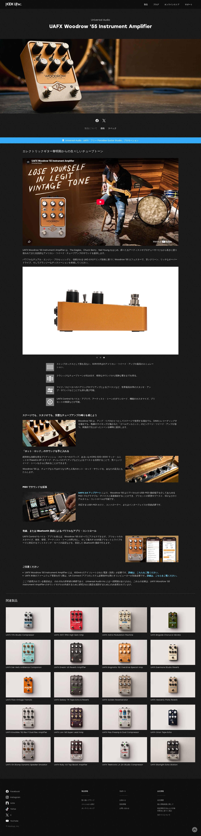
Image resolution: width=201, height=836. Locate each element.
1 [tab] (97, 358)
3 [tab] (104, 358)
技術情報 (122, 804)
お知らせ (122, 800)
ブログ (156, 4)
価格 (102, 128)
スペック (112, 128)
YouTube (14, 821)
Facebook (15, 791)
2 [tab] (100, 358)
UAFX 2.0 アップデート (89, 492)
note (12, 803)
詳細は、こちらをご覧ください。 (144, 572)
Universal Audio (100, 19)
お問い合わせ (124, 808)
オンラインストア (171, 4)
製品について (91, 128)
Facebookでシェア (97, 120)
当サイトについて (163, 815)
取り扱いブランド (88, 800)
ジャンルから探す (88, 804)
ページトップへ (194, 829)
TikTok (13, 809)
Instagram (15, 797)
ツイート (104, 120)
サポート (188, 4)
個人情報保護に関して (165, 804)
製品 (146, 4)
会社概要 (160, 800)
